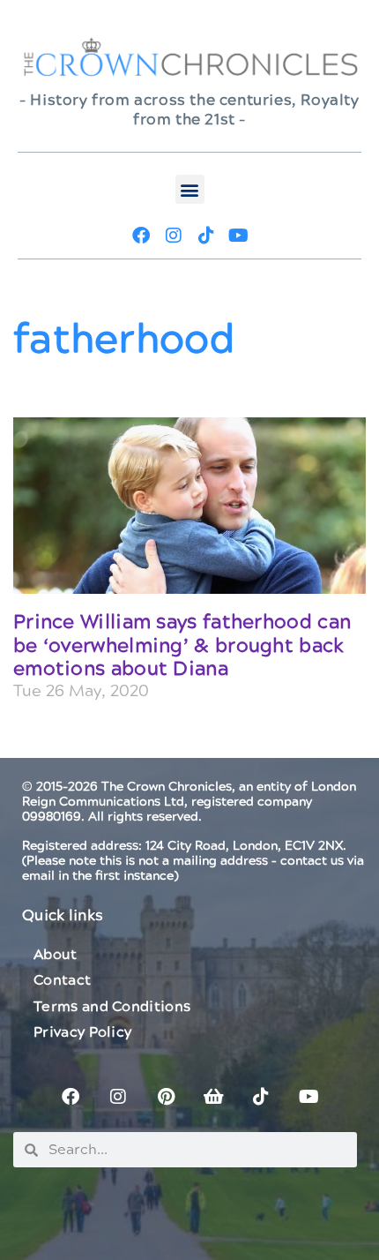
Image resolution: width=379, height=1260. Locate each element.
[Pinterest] (165, 1096)
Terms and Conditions (111, 1006)
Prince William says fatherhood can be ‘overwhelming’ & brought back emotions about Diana (182, 646)
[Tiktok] (206, 235)
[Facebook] (141, 235)
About (55, 954)
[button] (189, 189)
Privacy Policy (82, 1032)
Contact (62, 980)
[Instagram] (174, 235)
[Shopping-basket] (213, 1096)
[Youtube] (239, 235)
